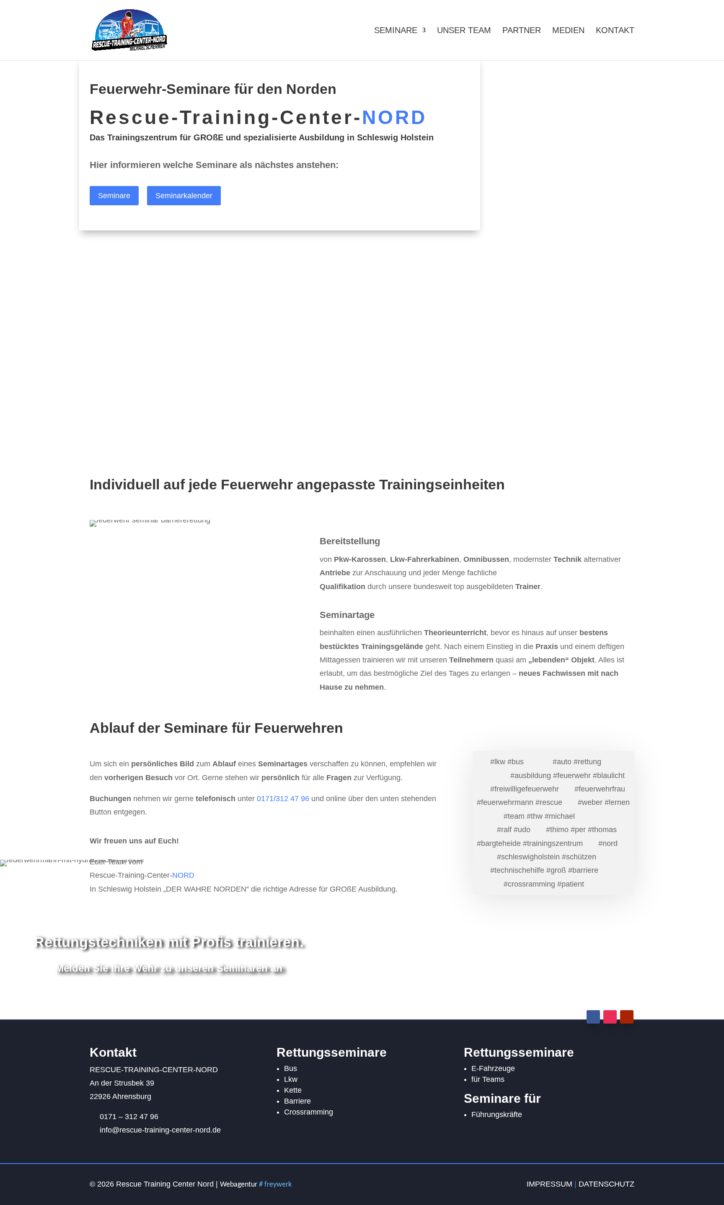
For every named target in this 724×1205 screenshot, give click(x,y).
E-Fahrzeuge (493, 1068)
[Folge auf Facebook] (593, 1017)
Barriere (297, 1101)
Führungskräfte (496, 1114)
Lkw (290, 1079)
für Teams (487, 1079)
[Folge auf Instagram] (610, 1017)
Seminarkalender (183, 195)
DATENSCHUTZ (606, 1184)
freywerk (275, 1185)
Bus (290, 1068)
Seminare (395, 31)
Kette (293, 1090)
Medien (568, 31)
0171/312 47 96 (284, 798)
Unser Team (464, 31)
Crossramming (308, 1112)
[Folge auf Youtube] (627, 1017)
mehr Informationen (130, 402)
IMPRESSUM (549, 1184)
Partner (521, 31)
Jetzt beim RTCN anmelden (168, 997)
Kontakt (615, 31)
